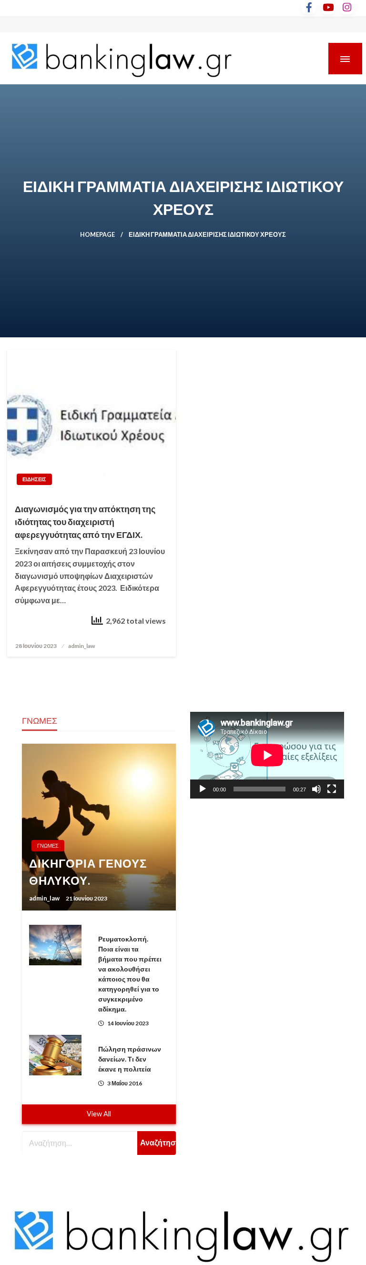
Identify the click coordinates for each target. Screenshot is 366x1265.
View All (99, 1114)
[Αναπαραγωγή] (202, 789)
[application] (267, 755)
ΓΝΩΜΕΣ (48, 845)
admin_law (81, 645)
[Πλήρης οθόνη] (331, 789)
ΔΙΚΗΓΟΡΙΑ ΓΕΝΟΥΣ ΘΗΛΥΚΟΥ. (88, 871)
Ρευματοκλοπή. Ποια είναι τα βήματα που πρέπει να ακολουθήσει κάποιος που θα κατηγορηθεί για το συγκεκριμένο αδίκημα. (130, 974)
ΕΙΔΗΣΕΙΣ (34, 479)
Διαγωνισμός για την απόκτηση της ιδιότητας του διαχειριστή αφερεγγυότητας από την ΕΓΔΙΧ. (85, 522)
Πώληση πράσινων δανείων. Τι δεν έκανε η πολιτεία (129, 1059)
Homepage (97, 234)
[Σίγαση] (316, 789)
